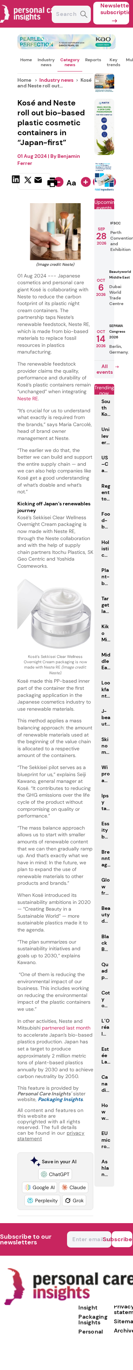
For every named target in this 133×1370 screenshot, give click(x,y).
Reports (93, 59)
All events (104, 369)
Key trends (113, 62)
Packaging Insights (92, 1319)
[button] (55, 1174)
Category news (69, 62)
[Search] (83, 15)
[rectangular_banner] (104, 190)
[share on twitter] (28, 182)
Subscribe (122, 1239)
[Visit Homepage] (31, 25)
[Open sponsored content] (66, 47)
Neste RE (27, 398)
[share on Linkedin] (17, 181)
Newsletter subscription (114, 9)
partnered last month (66, 1028)
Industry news (46, 62)
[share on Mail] (39, 182)
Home (26, 59)
